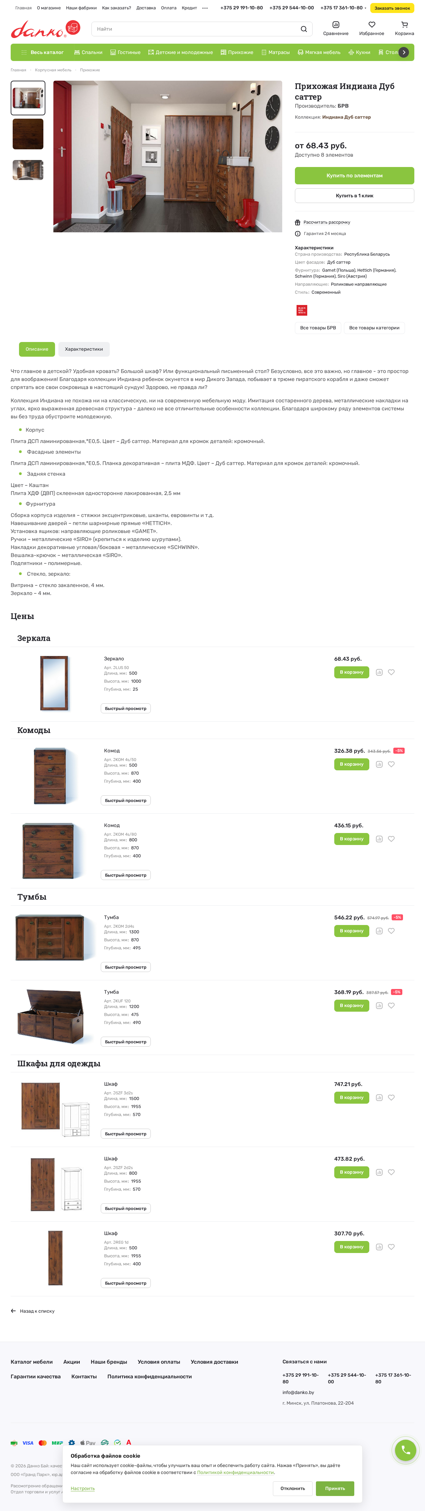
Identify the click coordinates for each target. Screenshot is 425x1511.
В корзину (352, 672)
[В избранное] (391, 672)
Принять (335, 1488)
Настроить (83, 1488)
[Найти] (304, 29)
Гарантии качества (36, 1376)
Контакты (84, 1376)
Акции (71, 1362)
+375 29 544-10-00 (292, 8)
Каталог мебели (32, 1362)
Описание (37, 349)
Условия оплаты (159, 1362)
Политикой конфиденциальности (235, 1472)
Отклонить (293, 1488)
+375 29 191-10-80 (242, 8)
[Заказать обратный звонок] (405, 1450)
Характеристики (84, 349)
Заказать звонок (392, 8)
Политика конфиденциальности (149, 1376)
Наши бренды (109, 1362)
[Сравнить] (379, 672)
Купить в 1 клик (355, 196)
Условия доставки (214, 1362)
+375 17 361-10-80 (342, 8)
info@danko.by (298, 1392)
